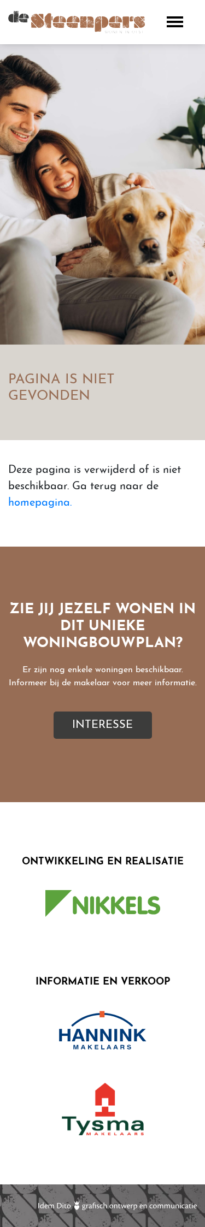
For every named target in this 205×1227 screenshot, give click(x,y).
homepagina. (40, 502)
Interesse (102, 725)
